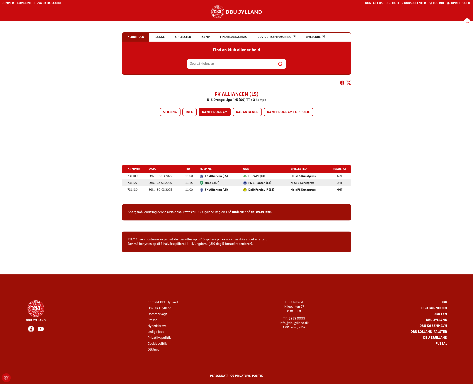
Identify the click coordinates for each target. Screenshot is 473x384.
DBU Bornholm (434, 308)
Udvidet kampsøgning (274, 37)
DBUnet (153, 349)
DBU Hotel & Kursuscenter (406, 3)
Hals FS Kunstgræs (303, 176)
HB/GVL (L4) (256, 176)
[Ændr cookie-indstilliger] (6, 377)
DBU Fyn (440, 314)
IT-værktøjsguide (48, 3)
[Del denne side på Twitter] (348, 83)
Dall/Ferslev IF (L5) (261, 190)
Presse (152, 320)
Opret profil (460, 3)
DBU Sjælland (435, 337)
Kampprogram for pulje (288, 112)
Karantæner (247, 112)
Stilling (170, 112)
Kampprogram (214, 112)
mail (235, 212)
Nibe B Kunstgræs (302, 183)
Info (189, 112)
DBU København (433, 326)
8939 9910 (264, 212)
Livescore (313, 37)
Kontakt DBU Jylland (163, 302)
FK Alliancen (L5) (216, 176)
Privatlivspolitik (159, 337)
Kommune (24, 3)
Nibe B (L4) (212, 183)
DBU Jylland (436, 320)
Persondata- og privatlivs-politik (236, 376)
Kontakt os (374, 3)
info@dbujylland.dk (294, 323)
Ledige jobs (156, 332)
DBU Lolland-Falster (429, 332)
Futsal (441, 343)
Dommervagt (157, 314)
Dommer (7, 3)
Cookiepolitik (157, 343)
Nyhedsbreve (157, 326)
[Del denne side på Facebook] (342, 83)
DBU (443, 302)
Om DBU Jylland (159, 308)
